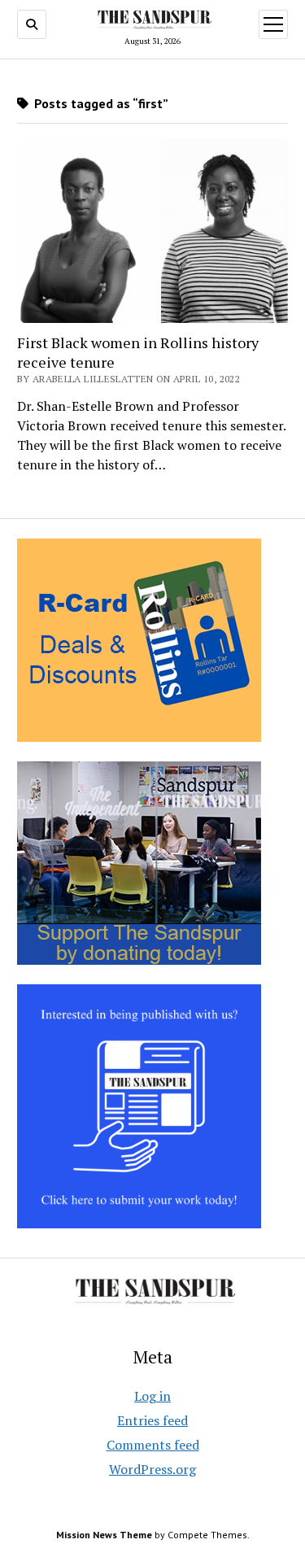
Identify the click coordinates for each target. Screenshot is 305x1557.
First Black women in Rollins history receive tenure (138, 352)
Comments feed (153, 1445)
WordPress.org (152, 1469)
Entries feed (152, 1420)
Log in (152, 1396)
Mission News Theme (104, 1535)
